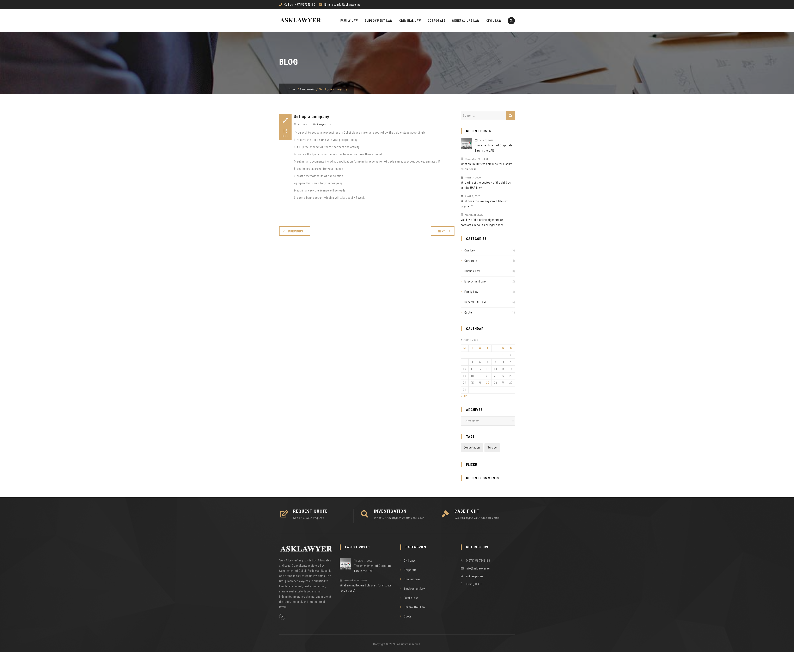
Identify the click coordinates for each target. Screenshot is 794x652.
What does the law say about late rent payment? (485, 204)
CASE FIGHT (467, 511)
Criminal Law (410, 20)
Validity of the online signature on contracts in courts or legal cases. (483, 222)
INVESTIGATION (390, 511)
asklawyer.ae (474, 576)
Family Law (349, 20)
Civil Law (494, 20)
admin (302, 124)
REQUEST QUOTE (310, 511)
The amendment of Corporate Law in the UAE (494, 148)
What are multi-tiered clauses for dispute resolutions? (487, 166)
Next (441, 231)
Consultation (472, 447)
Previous (295, 231)
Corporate (437, 20)
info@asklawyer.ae (349, 4)
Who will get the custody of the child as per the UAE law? (486, 185)
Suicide (492, 447)
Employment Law (379, 20)
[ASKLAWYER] (300, 20)
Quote (468, 312)
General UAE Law (466, 20)
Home (291, 89)
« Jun (464, 396)
